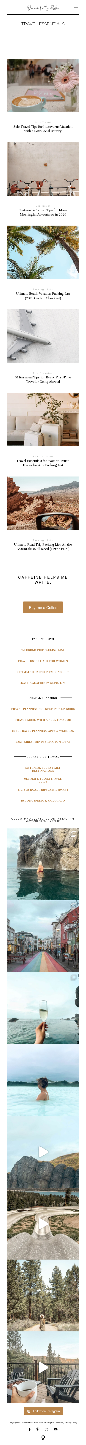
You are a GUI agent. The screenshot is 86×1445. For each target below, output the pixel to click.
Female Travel (43, 456)
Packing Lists (43, 289)
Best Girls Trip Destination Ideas (43, 741)
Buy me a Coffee (43, 607)
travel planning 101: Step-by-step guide (43, 709)
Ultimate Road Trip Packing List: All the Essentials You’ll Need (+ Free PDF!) (43, 516)
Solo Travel (43, 122)
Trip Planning (43, 373)
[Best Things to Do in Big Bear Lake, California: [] (43, 1224)
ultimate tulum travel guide (43, 780)
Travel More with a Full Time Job (43, 719)
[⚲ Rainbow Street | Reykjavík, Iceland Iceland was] (43, 936)
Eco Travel (43, 206)
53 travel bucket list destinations (43, 769)
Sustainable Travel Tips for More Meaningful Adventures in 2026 (43, 182)
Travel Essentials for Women (43, 661)
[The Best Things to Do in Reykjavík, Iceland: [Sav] (43, 1008)
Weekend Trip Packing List (43, 650)
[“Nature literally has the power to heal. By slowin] (43, 1295)
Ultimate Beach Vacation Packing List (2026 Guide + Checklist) (43, 266)
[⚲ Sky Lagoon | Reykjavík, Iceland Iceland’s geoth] (43, 864)
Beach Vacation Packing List (43, 683)
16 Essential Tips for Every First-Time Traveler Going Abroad (43, 349)
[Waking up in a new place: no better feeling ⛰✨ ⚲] (43, 1367)
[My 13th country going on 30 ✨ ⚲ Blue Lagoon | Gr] (43, 1080)
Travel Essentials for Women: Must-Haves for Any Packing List (43, 433)
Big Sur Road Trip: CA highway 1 (43, 789)
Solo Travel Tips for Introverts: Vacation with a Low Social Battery (43, 99)
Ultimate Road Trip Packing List (43, 672)
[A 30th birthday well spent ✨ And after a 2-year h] (43, 1152)
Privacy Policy (71, 1423)
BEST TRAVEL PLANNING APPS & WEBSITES (43, 730)
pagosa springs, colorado (43, 800)
